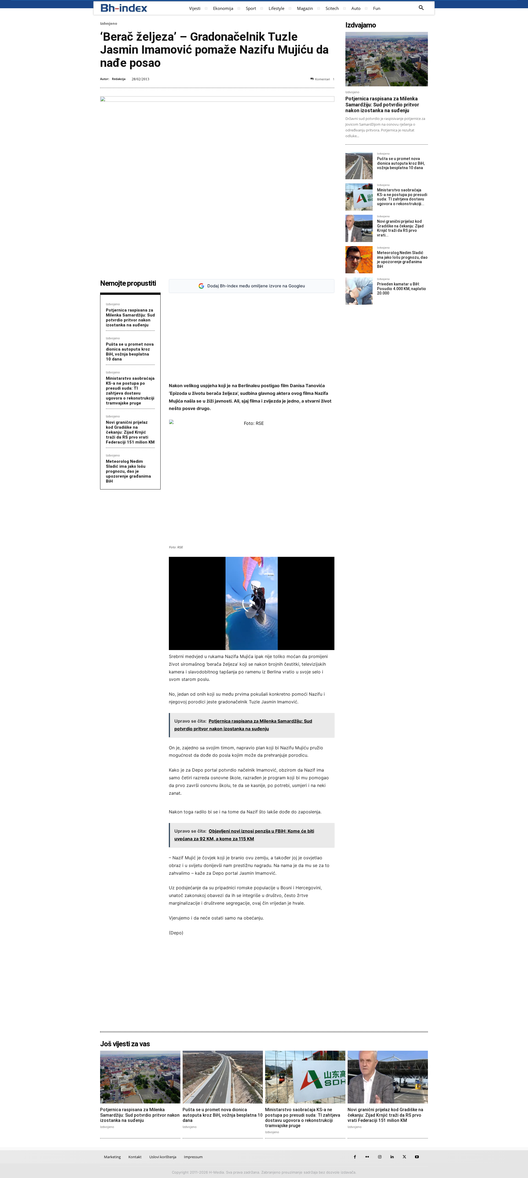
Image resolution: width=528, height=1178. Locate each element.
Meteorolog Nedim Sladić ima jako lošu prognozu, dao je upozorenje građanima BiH (128, 471)
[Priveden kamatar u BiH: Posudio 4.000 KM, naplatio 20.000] (359, 291)
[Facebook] (355, 1157)
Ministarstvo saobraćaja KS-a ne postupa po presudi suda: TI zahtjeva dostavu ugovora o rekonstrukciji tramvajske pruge (130, 391)
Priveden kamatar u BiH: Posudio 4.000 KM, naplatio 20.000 (401, 289)
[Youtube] (417, 1157)
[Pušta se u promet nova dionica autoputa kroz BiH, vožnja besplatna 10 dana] (359, 165)
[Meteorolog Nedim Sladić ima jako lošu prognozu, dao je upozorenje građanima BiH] (359, 259)
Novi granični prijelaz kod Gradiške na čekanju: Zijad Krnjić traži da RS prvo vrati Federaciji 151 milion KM (130, 432)
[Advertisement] (251, 337)
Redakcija (118, 79)
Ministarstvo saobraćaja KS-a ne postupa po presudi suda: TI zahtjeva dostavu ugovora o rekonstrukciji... (402, 197)
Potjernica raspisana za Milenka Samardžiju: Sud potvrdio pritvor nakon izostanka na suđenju (130, 317)
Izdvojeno (108, 23)
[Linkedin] (392, 1157)
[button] (421, 8)
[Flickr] (367, 1157)
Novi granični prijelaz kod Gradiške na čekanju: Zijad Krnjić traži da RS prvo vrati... (400, 228)
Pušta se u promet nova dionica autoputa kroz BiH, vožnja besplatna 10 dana (130, 352)
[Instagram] (379, 1157)
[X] (404, 1157)
